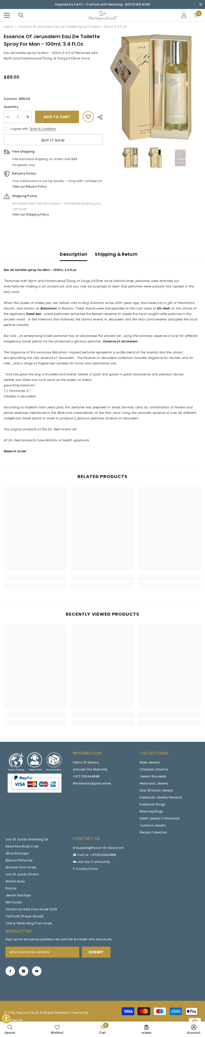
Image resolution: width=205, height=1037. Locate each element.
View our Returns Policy (29, 186)
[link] (35, 577)
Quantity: (11, 107)
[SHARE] (98, 117)
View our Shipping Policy (30, 214)
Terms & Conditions (43, 129)
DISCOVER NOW (137, 4)
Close (200, 4)
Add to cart (57, 116)
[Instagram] (23, 971)
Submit (96, 952)
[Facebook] (10, 971)
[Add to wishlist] (88, 116)
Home (8, 26)
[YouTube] (37, 971)
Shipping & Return (116, 254)
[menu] (7, 15)
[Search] (21, 15)
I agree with (19, 129)
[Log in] (184, 15)
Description (73, 254)
